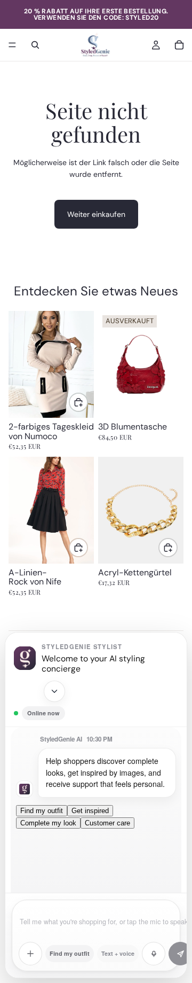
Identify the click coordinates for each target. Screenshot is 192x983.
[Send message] (180, 953)
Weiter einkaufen (96, 214)
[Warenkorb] (179, 45)
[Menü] (12, 45)
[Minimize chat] (54, 691)
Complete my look (48, 823)
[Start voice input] (153, 953)
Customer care (107, 823)
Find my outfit (41, 811)
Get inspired (90, 811)
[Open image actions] (30, 953)
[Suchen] (35, 45)
